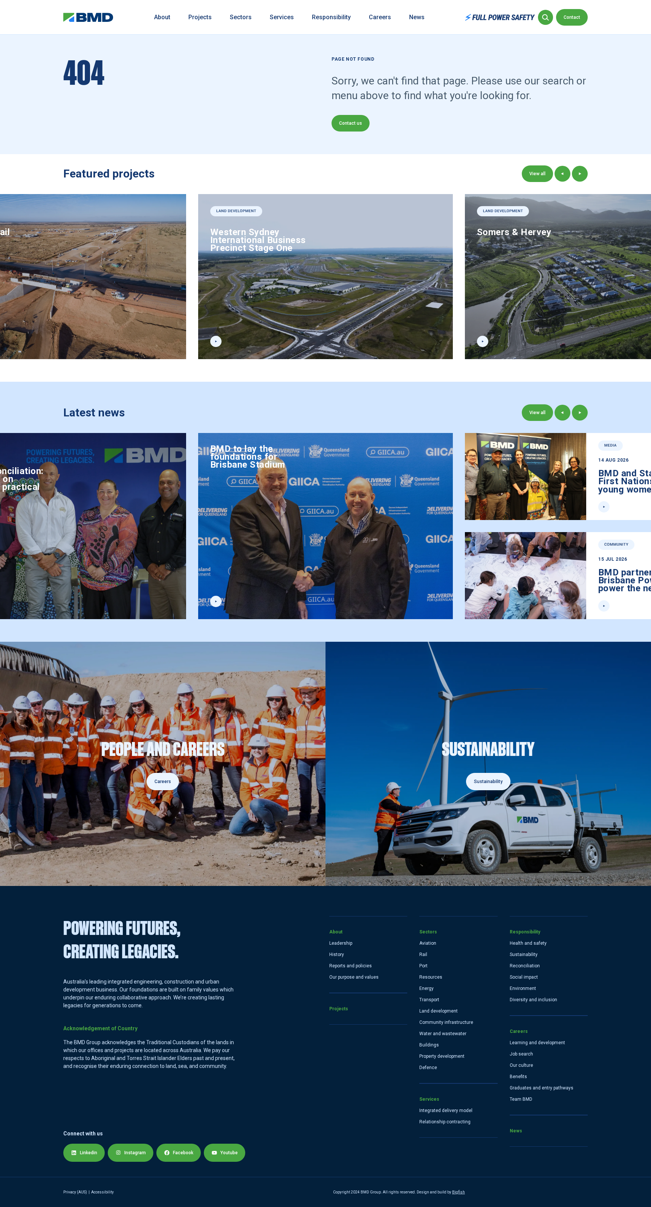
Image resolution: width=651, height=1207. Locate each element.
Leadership (340, 943)
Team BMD (521, 1099)
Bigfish (458, 1192)
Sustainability (524, 954)
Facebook (183, 1152)
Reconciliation (525, 965)
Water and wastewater (442, 1033)
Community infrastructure (446, 1022)
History (336, 954)
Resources (430, 977)
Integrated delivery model (445, 1110)
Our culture (521, 1065)
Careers (380, 17)
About (162, 17)
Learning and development (537, 1042)
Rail (423, 954)
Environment (523, 988)
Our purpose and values (354, 977)
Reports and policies (350, 965)
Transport (429, 999)
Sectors (241, 17)
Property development (442, 1056)
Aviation (427, 943)
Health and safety (528, 943)
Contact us (350, 123)
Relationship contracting (445, 1121)
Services (282, 17)
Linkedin (88, 1152)
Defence (428, 1067)
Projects (200, 17)
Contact (572, 17)
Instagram (135, 1152)
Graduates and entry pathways (541, 1088)
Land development (438, 1011)
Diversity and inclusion (533, 999)
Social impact (524, 977)
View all (537, 173)
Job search (521, 1054)
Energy (426, 988)
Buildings (429, 1045)
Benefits (518, 1076)
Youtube (229, 1152)
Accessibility (102, 1192)
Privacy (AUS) (75, 1192)
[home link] (88, 17)
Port (423, 965)
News (417, 17)
